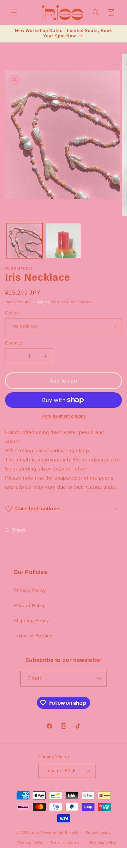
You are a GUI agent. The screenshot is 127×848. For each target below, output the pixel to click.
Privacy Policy (30, 590)
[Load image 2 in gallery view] (63, 241)
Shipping (42, 302)
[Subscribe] (98, 679)
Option (12, 312)
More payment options (63, 416)
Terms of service (66, 843)
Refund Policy (30, 605)
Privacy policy (30, 843)
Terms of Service (33, 635)
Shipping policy (102, 843)
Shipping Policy (31, 620)
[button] (13, 12)
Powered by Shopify (60, 832)
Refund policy (98, 832)
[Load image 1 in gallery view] (24, 241)
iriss (36, 832)
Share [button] (19, 530)
